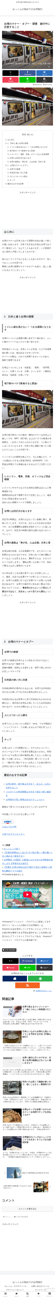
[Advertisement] (27, 210)
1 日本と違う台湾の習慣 (17, 143)
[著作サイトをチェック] (15, 978)
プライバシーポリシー (15, 1290)
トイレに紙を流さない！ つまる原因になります (29, 147)
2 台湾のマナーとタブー (17, 165)
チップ (12, 180)
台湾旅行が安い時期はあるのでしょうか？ (25, 799)
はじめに (11, 140)
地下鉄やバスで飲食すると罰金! (22, 151)
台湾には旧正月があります (20, 158)
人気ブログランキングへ (13, 834)
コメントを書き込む (27, 1209)
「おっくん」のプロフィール (14, 1286)
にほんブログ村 (9, 827)
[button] (44, 80)
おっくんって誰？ (12, 849)
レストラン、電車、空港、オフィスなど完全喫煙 (29, 154)
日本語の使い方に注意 (19, 173)
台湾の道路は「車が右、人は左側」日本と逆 (27, 162)
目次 (24, 134)
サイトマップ (40, 1290)
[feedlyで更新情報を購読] (40, 978)
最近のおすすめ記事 (15, 184)
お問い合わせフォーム (40, 1286)
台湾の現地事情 (10, 950)
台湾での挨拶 (15, 169)
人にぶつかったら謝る (19, 176)
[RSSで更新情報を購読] (27, 985)
